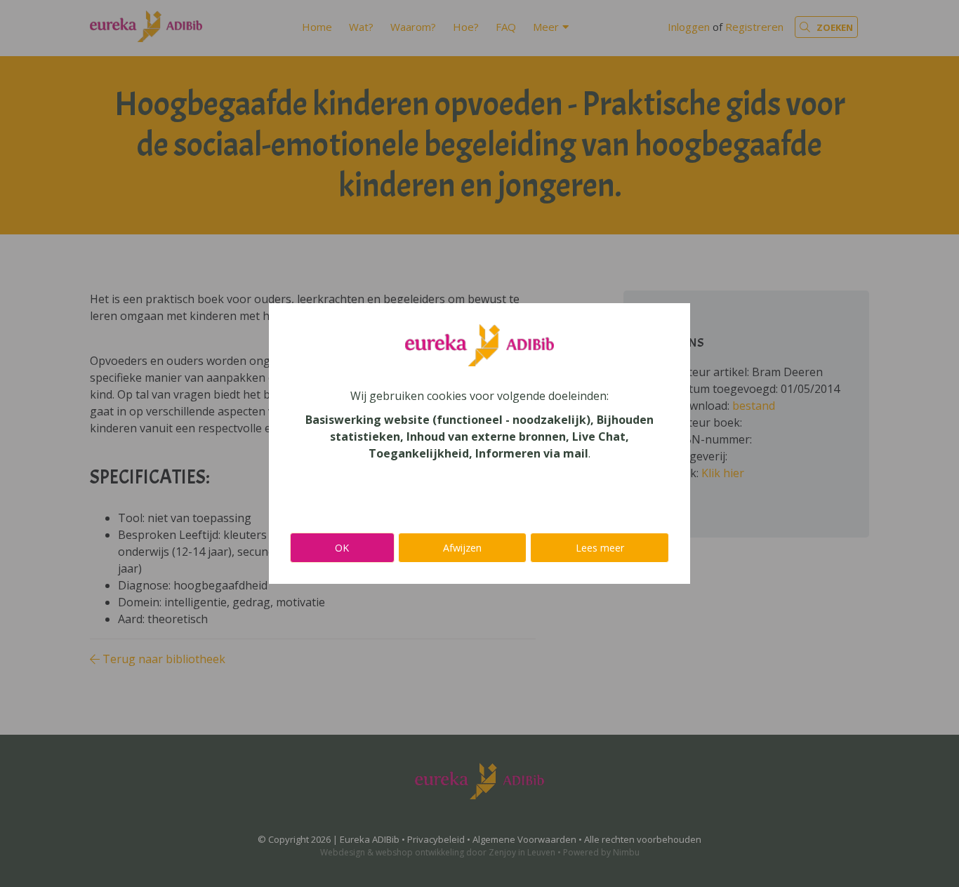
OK (342, 547)
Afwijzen (462, 547)
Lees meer (600, 547)
